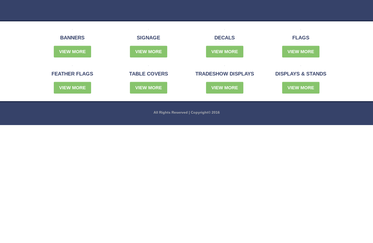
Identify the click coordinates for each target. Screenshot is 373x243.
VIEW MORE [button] (72, 51)
